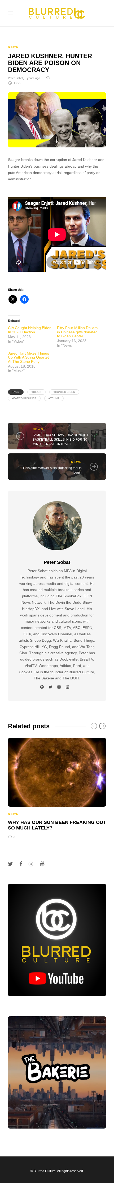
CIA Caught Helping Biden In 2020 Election (29, 330)
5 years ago (32, 78)
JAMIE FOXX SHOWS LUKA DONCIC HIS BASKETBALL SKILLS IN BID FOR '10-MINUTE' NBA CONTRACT (63, 439)
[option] (57, 788)
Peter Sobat (15, 78)
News (13, 46)
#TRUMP (54, 398)
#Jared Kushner (24, 398)
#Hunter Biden (64, 391)
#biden (36, 391)
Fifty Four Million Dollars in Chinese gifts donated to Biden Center (77, 332)
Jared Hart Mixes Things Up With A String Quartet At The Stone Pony (28, 357)
